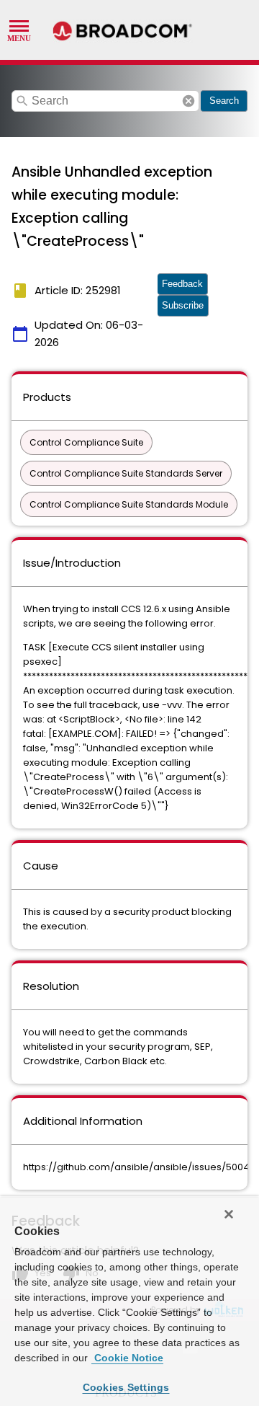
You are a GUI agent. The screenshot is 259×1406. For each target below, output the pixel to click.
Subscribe (183, 305)
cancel (188, 101)
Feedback (182, 283)
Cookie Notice (127, 1357)
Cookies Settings (126, 1387)
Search (224, 100)
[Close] (228, 1214)
